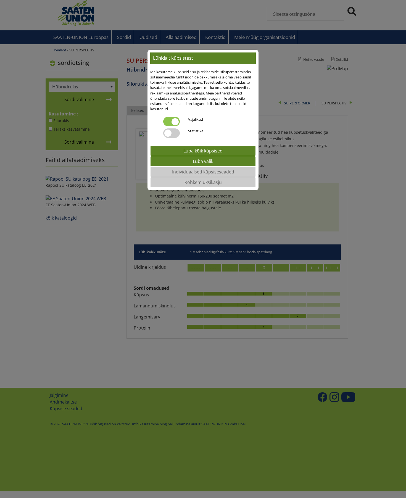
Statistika (195, 131)
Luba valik (203, 162)
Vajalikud (195, 119)
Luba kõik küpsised (203, 151)
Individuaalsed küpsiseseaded (203, 172)
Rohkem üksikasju (203, 183)
